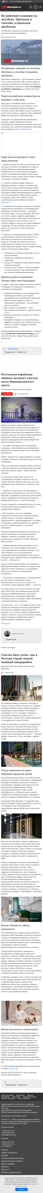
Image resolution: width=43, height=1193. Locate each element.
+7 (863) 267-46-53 (7, 1144)
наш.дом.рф (13, 1068)
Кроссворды (5, 1097)
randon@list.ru (6, 1146)
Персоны (30, 1095)
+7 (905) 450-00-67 (8, 1133)
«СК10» (15, 713)
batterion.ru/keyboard (22, 129)
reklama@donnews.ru (8, 1135)
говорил (16, 605)
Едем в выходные (7, 1095)
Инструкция (20, 1095)
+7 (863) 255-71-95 (8, 1131)
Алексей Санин (18, 633)
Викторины (16, 1097)
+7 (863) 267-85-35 (7, 1142)
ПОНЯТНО (21, 1189)
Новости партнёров (8, 1098)
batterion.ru (5, 202)
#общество (5, 623)
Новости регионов (24, 1098)
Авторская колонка (29, 1097)
